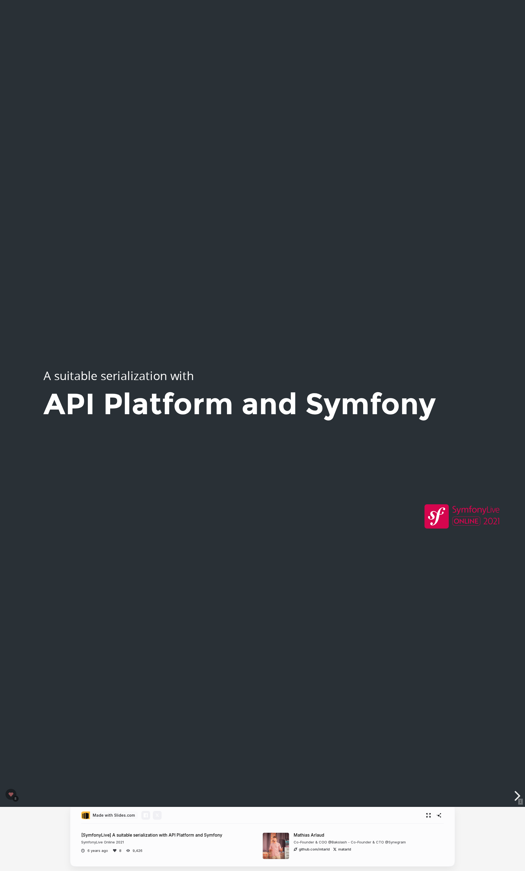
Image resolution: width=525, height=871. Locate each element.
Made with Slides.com (114, 815)
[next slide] (516, 796)
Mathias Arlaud (309, 835)
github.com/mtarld (314, 849)
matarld (344, 849)
